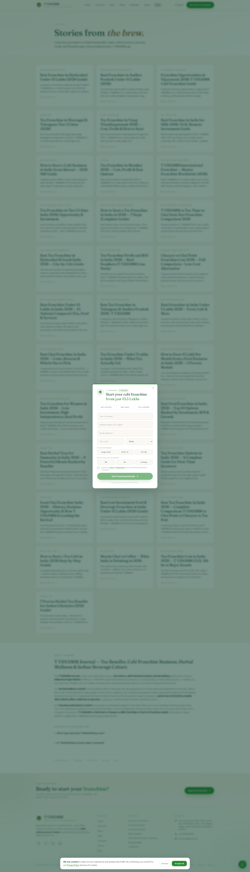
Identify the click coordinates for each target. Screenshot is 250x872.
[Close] (153, 388)
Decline (164, 863)
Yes (106, 462)
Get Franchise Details (123, 476)
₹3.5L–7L (124, 452)
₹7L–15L (144, 452)
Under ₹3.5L (106, 452)
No (125, 462)
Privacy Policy (120, 467)
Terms (112, 467)
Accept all (179, 863)
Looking (144, 462)
